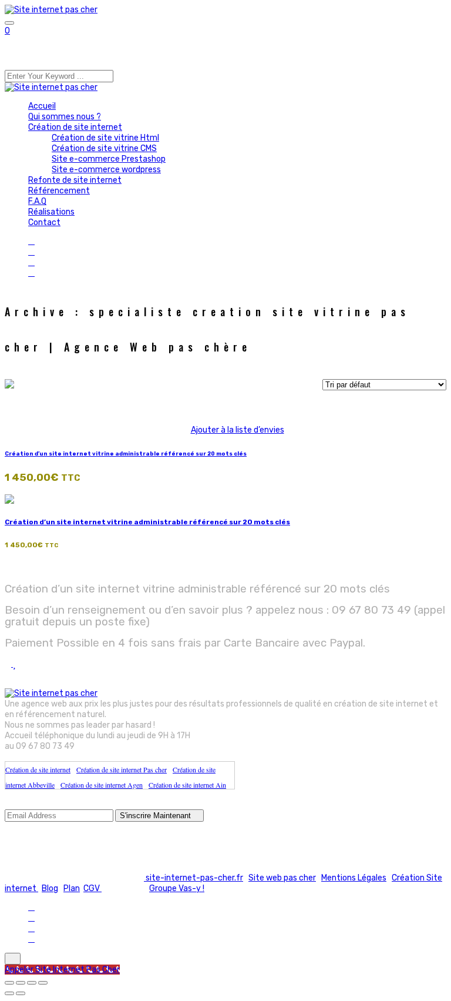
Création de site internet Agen (101, 784)
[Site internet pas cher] (51, 10)
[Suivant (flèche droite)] (20, 993)
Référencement (59, 191)
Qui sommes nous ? (64, 117)
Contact (44, 222)
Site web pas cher (282, 878)
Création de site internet (75, 127)
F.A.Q (37, 201)
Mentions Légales (353, 878)
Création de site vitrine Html (105, 138)
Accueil (42, 106)
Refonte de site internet (75, 180)
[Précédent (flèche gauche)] (9, 993)
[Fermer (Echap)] (43, 983)
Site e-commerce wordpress (106, 170)
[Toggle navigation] (9, 23)
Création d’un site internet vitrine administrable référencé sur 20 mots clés (126, 453)
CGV (92, 888)
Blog (50, 888)
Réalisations (51, 212)
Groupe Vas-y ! (176, 888)
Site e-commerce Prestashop (109, 159)
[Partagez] (31, 983)
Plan (71, 888)
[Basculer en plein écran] (20, 983)
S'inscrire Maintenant (156, 815)
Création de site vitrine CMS (104, 148)
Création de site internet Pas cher (121, 769)
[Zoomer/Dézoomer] (9, 983)
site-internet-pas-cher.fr (193, 878)
